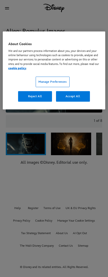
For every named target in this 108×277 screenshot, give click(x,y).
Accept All (73, 96)
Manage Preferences (52, 81)
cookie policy (17, 68)
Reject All (35, 96)
